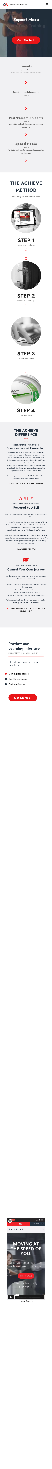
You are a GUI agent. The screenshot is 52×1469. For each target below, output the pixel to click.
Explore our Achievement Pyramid (27, 483)
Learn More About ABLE (27, 549)
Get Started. (26, 40)
